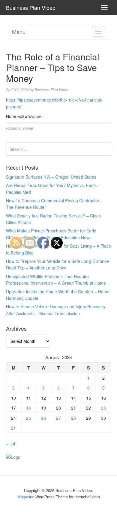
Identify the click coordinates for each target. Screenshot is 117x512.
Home (28, 128)
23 (103, 408)
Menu (19, 32)
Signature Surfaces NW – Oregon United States (51, 177)
